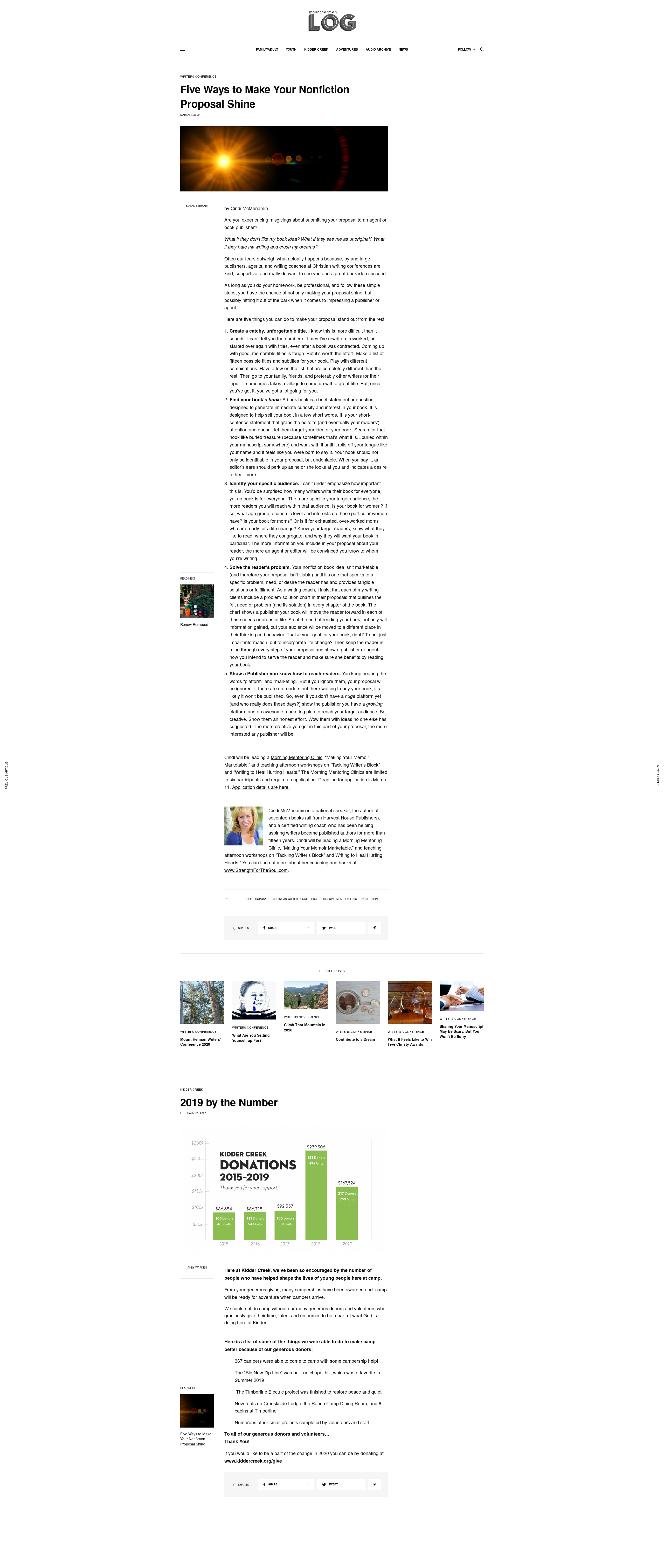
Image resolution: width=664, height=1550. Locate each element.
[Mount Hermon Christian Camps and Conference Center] (332, 21)
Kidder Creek (191, 1089)
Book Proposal (256, 899)
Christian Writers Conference (296, 899)
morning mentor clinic (340, 899)
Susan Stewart (197, 205)
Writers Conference (198, 76)
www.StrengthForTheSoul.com (256, 869)
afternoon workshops (301, 764)
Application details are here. (261, 786)
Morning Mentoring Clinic (296, 757)
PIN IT (246, 825)
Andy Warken (197, 1267)
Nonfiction (370, 899)
